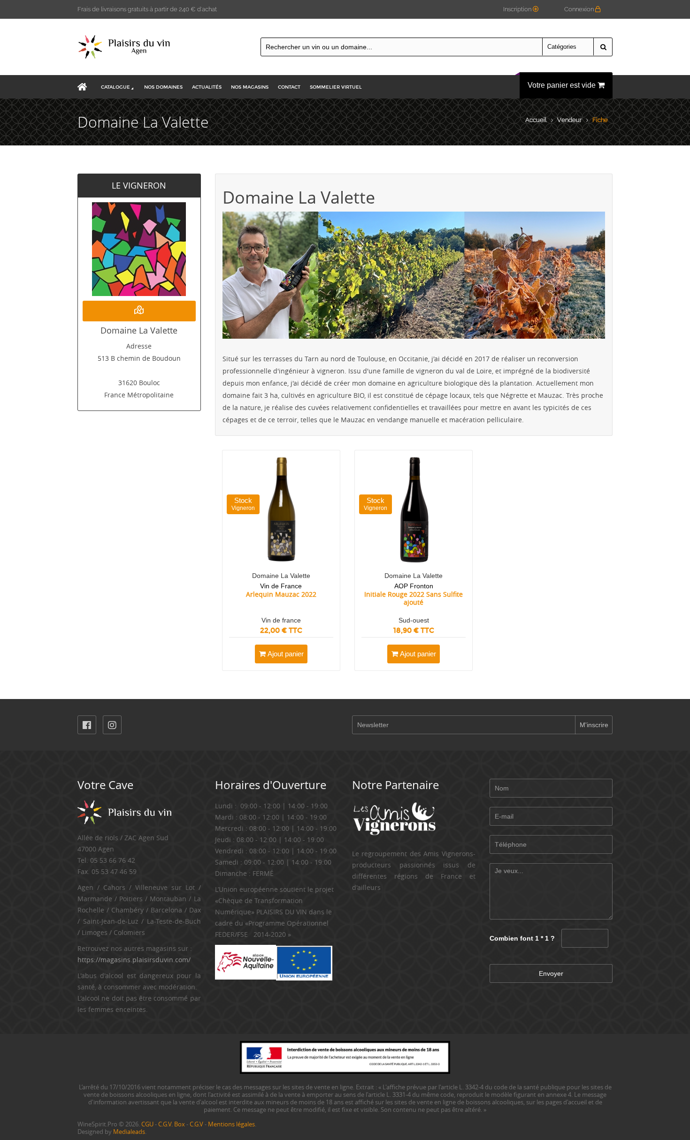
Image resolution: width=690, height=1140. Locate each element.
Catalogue (115, 87)
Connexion (579, 9)
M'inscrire (594, 725)
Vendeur (569, 119)
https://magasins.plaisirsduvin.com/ (134, 959)
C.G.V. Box (171, 1124)
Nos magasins (249, 87)
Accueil (535, 119)
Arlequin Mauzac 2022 (281, 595)
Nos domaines (163, 87)
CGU (147, 1124)
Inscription (518, 9)
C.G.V (196, 1124)
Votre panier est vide (563, 85)
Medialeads (129, 1131)
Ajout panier (285, 654)
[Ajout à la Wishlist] (318, 654)
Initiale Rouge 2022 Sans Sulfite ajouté (413, 598)
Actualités (207, 87)
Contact (289, 87)
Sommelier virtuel (336, 87)
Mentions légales (231, 1124)
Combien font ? (522, 938)
